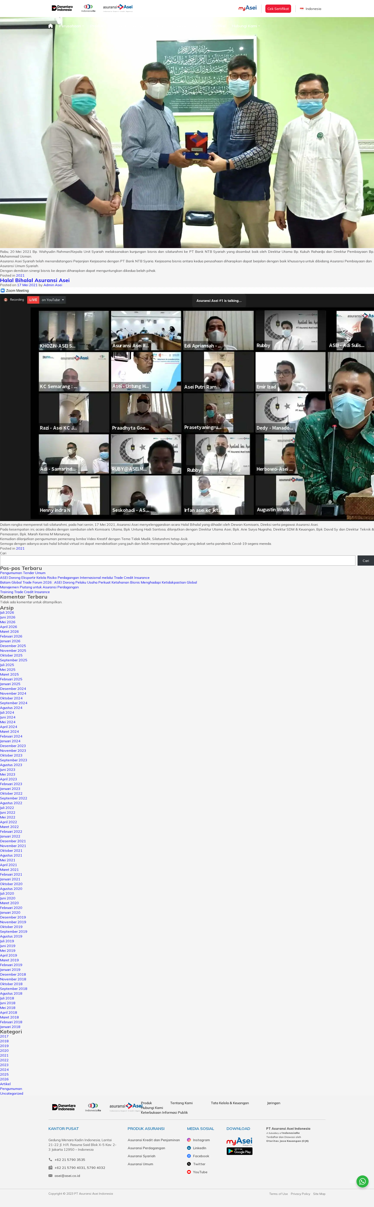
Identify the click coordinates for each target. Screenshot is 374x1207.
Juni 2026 (7, 617)
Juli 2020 (7, 893)
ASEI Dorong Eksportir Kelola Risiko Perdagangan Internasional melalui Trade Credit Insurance (75, 577)
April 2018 (8, 1012)
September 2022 (13, 798)
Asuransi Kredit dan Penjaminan (154, 1140)
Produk (96, 25)
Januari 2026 (10, 641)
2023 (4, 1065)
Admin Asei (53, 285)
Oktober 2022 (11, 793)
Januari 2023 (10, 788)
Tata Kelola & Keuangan (230, 1103)
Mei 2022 (7, 817)
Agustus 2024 (11, 707)
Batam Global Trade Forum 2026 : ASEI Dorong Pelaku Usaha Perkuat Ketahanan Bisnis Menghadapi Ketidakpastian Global (98, 582)
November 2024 (13, 693)
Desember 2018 (13, 974)
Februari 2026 (11, 636)
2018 (4, 1041)
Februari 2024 (11, 736)
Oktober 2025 (11, 655)
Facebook (201, 1156)
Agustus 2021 (11, 855)
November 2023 (13, 750)
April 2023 (8, 779)
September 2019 (13, 931)
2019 (4, 1046)
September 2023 (13, 760)
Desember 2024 (13, 688)
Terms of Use (278, 1194)
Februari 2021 (11, 874)
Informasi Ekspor (171, 25)
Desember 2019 (13, 917)
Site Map (319, 1194)
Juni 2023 (7, 769)
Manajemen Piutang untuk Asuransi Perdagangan (39, 587)
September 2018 (13, 988)
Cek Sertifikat (278, 8)
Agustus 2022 (11, 803)
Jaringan (273, 1103)
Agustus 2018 (11, 993)
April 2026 (8, 626)
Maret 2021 (9, 869)
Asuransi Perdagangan (146, 1148)
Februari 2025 (11, 679)
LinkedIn (199, 1148)
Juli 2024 (7, 712)
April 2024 (8, 727)
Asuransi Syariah (141, 1156)
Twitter (199, 1164)
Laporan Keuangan (130, 25)
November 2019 (13, 922)
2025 (4, 1074)
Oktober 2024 (11, 698)
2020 (4, 1050)
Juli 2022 (7, 807)
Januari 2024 (10, 741)
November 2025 (13, 650)
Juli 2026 (7, 612)
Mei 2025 (7, 669)
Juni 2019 (7, 946)
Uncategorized (11, 1093)
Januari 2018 (10, 1027)
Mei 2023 (7, 774)
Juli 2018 (7, 998)
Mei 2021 (7, 860)
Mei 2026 (7, 622)
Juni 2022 (7, 812)
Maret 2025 (9, 674)
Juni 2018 (7, 1003)
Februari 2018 (11, 1022)
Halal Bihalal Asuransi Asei (35, 280)
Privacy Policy (300, 1194)
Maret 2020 (9, 903)
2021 (20, 275)
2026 (4, 1079)
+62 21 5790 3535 (70, 1159)
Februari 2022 (11, 831)
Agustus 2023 (11, 765)
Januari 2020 (10, 912)
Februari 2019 (11, 965)
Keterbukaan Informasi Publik (164, 1112)
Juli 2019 (7, 941)
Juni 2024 (7, 717)
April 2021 (8, 865)
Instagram (201, 1140)
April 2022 (8, 822)
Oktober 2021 (11, 850)
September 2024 (13, 703)
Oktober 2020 (11, 884)
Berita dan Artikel (209, 25)
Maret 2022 (9, 827)
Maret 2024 (9, 731)
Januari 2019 (10, 969)
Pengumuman (11, 1088)
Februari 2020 (11, 907)
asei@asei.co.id (67, 1175)
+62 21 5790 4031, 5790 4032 (80, 1167)
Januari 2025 (10, 684)
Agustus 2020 (11, 888)
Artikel (5, 1084)
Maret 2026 (9, 631)
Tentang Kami (181, 1103)
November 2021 (13, 846)
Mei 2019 (7, 950)
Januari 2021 (10, 879)
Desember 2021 (13, 841)
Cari (3, 553)
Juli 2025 (7, 665)
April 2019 (8, 955)
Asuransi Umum (140, 1164)
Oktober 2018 (11, 984)
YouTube (200, 1172)
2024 (4, 1069)
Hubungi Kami (244, 25)
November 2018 (13, 979)
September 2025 (13, 660)
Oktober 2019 (11, 927)
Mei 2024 (7, 722)
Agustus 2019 (11, 936)
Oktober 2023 (11, 755)
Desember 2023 (13, 746)
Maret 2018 (9, 1017)
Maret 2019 (9, 960)
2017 (4, 1036)
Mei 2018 (7, 1007)
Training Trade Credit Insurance (25, 592)
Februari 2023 (11, 784)
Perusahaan (70, 25)
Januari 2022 (10, 836)
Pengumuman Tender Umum (22, 573)
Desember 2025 (13, 646)
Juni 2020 (7, 898)
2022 (4, 1060)
